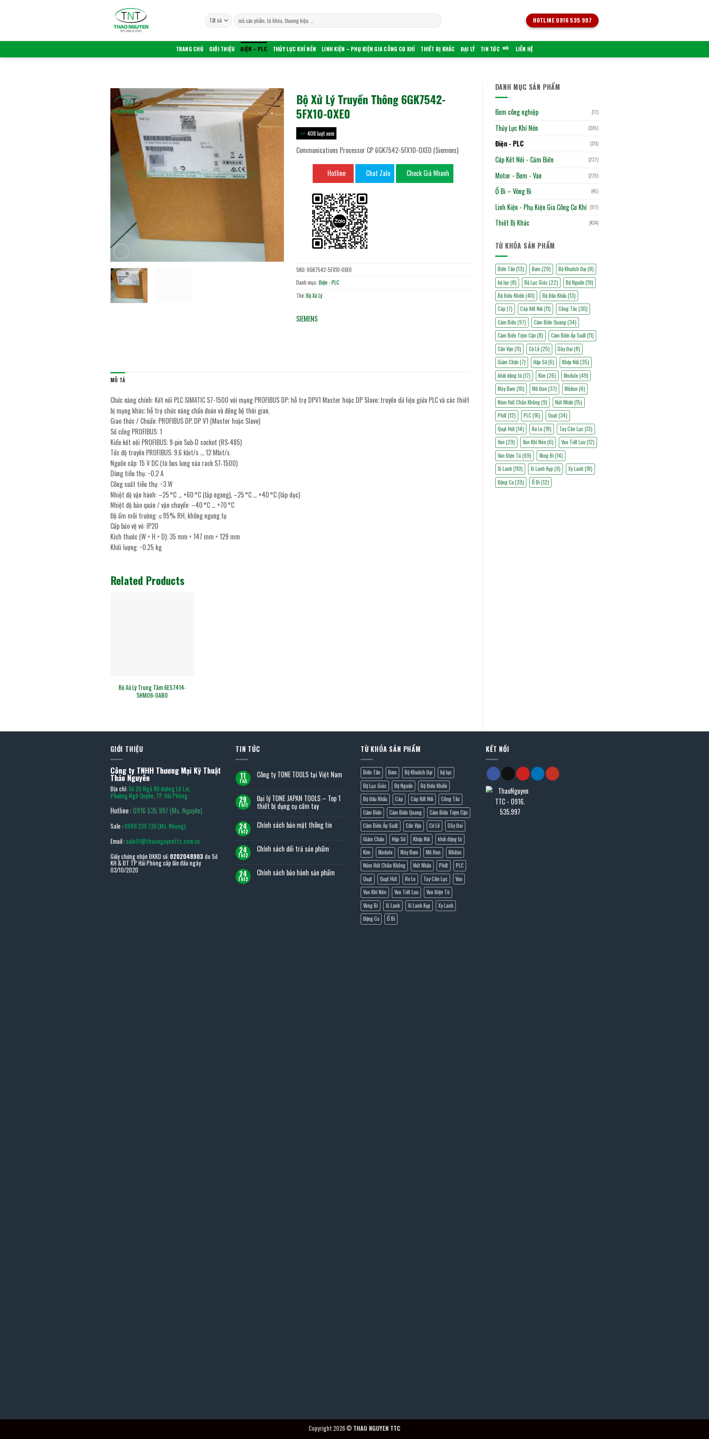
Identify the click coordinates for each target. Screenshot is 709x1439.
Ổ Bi (540, 482)
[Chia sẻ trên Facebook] (304, 331)
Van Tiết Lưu (578, 442)
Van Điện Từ (514, 455)
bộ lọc (507, 282)
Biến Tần (511, 269)
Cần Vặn (509, 349)
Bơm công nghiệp (516, 112)
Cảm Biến (512, 322)
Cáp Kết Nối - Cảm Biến (524, 159)
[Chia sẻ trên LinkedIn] (363, 331)
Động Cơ (511, 482)
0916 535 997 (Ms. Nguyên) (167, 810)
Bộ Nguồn (579, 282)
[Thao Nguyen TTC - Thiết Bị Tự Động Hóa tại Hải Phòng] (151, 20)
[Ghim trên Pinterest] (348, 331)
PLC (532, 415)
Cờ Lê (539, 349)
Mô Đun (544, 389)
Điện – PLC (253, 49)
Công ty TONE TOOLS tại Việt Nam (299, 775)
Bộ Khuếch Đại (576, 269)
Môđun (575, 389)
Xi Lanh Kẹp (545, 469)
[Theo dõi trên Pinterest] (523, 774)
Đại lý (468, 49)
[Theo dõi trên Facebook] (493, 774)
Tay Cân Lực (575, 429)
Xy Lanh (580, 469)
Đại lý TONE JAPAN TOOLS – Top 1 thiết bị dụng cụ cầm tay (299, 802)
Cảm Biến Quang (555, 322)
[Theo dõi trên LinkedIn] (537, 774)
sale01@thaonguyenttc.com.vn (163, 841)
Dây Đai (569, 349)
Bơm (541, 269)
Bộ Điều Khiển (516, 295)
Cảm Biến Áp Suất (572, 335)
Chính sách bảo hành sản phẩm (296, 873)
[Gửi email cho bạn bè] (333, 331)
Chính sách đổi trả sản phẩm (293, 849)
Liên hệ (524, 49)
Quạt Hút (511, 429)
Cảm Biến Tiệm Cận (520, 335)
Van (506, 442)
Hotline (335, 173)
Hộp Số (543, 362)
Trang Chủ (190, 49)
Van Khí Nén (538, 442)
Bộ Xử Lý (314, 295)
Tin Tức (490, 49)
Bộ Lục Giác (541, 282)
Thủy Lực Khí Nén (294, 49)
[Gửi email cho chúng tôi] (508, 774)
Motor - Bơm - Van (518, 175)
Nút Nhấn (568, 402)
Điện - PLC (509, 143)
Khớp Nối (575, 362)
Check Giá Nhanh (427, 173)
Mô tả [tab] (117, 380)
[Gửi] (434, 20)
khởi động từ (514, 375)
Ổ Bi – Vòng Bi (513, 191)
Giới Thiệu (222, 49)
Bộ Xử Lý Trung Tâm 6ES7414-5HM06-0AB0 (152, 691)
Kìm (547, 375)
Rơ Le (541, 429)
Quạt (557, 415)
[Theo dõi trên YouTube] (552, 774)
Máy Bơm (511, 389)
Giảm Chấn (512, 362)
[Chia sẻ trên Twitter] (318, 331)
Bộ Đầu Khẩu (559, 295)
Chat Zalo (377, 173)
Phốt (507, 415)
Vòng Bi (551, 455)
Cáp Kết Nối (535, 309)
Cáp (505, 309)
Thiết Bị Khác (438, 49)
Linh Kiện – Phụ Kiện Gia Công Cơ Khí (368, 49)
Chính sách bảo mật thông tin (294, 825)
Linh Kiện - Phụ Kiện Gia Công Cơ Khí (541, 207)
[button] (121, 252)
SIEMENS (307, 319)
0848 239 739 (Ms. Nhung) (154, 826)
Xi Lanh (510, 469)
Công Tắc (573, 309)
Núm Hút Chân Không (522, 402)
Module (576, 375)
